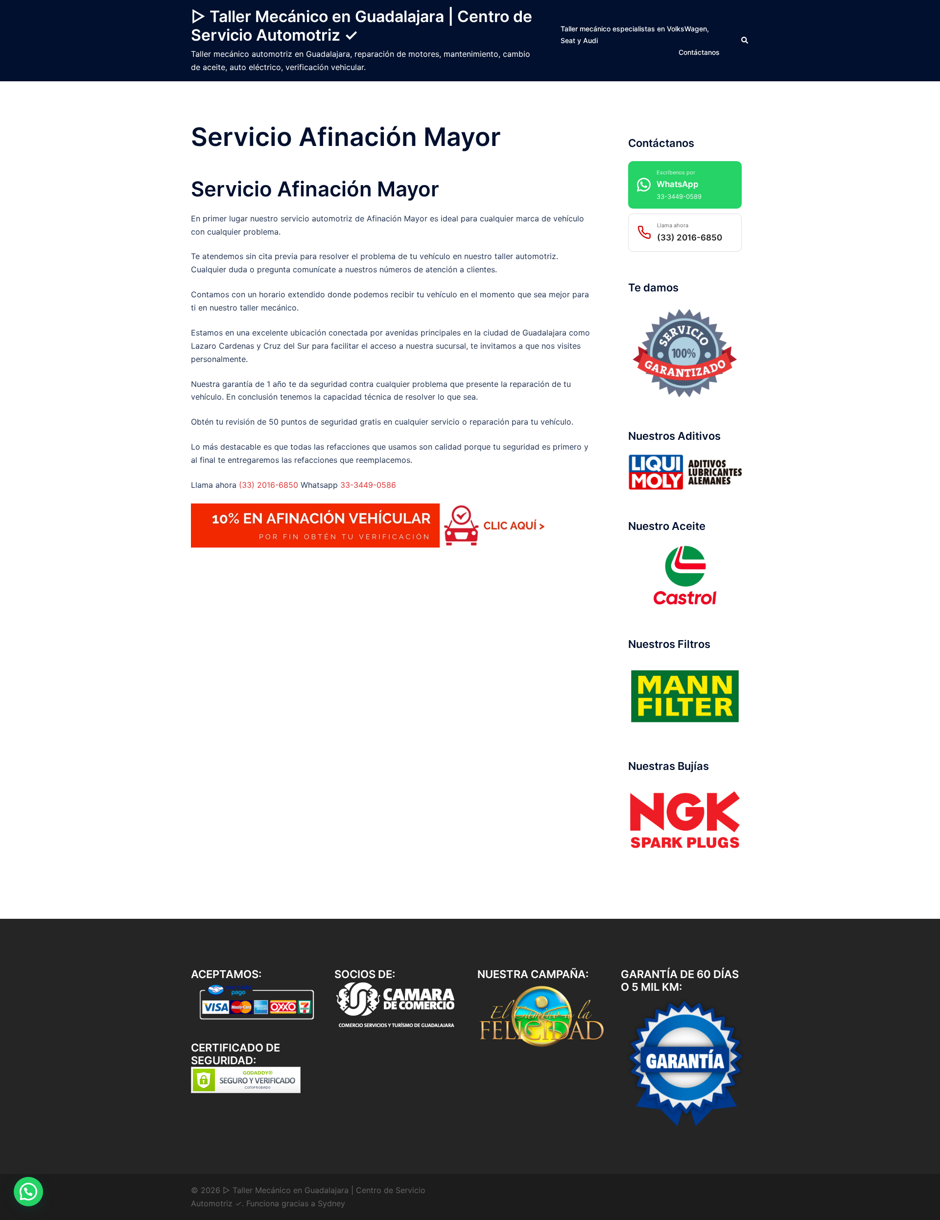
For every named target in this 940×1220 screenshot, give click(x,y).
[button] (745, 41)
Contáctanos (699, 52)
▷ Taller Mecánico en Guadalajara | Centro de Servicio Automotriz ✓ (361, 26)
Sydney (331, 1203)
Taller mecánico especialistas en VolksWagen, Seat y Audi (635, 34)
